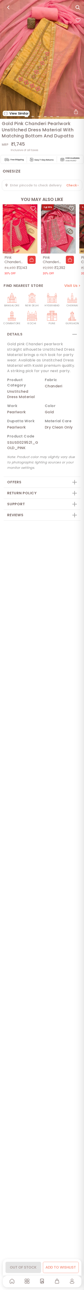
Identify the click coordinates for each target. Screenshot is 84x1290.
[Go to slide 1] (26, 116)
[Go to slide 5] (51, 116)
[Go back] (8, 7)
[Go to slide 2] (32, 116)
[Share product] (75, 111)
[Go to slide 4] (45, 116)
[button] (32, 260)
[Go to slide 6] (58, 116)
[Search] (77, 7)
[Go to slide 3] (39, 116)
